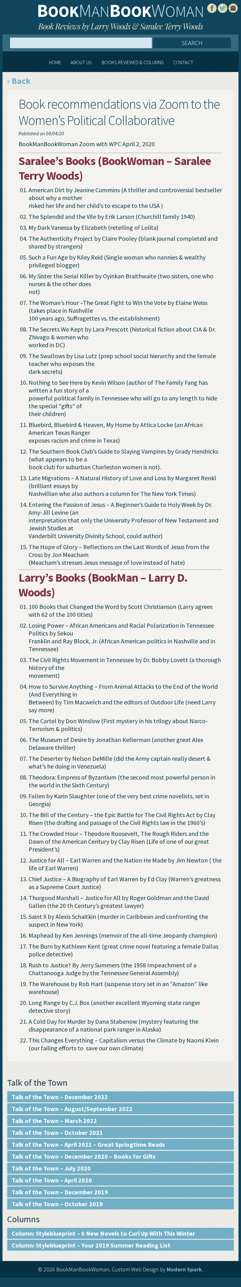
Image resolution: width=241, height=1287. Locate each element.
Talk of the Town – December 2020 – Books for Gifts (84, 1156)
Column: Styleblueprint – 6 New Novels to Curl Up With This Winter (103, 1233)
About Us (81, 62)
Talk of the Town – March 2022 (54, 1121)
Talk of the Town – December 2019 (60, 1192)
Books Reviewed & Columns (133, 62)
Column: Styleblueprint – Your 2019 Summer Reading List (91, 1245)
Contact (183, 62)
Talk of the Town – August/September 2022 (72, 1109)
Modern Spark (184, 1269)
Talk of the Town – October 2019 (57, 1204)
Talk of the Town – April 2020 (52, 1180)
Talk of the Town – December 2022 (60, 1097)
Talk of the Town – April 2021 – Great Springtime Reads (88, 1144)
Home (55, 62)
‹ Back (19, 80)
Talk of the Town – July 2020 (51, 1168)
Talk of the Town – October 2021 (57, 1132)
